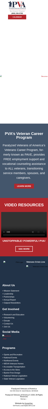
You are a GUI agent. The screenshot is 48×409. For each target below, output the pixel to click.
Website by (24, 403)
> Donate (6, 321)
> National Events (9, 358)
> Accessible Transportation (13, 367)
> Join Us (6, 327)
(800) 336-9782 (17, 13)
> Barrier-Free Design (11, 373)
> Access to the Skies (11, 370)
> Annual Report (9, 300)
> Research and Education (13, 315)
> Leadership (7, 294)
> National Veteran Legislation (14, 376)
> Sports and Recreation (12, 355)
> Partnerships (8, 297)
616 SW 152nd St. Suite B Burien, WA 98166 (24, 391)
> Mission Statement (10, 291)
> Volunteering (8, 318)
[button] (44, 10)
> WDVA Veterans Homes (13, 364)
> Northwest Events (10, 361)
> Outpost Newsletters (11, 303)
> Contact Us (7, 324)
